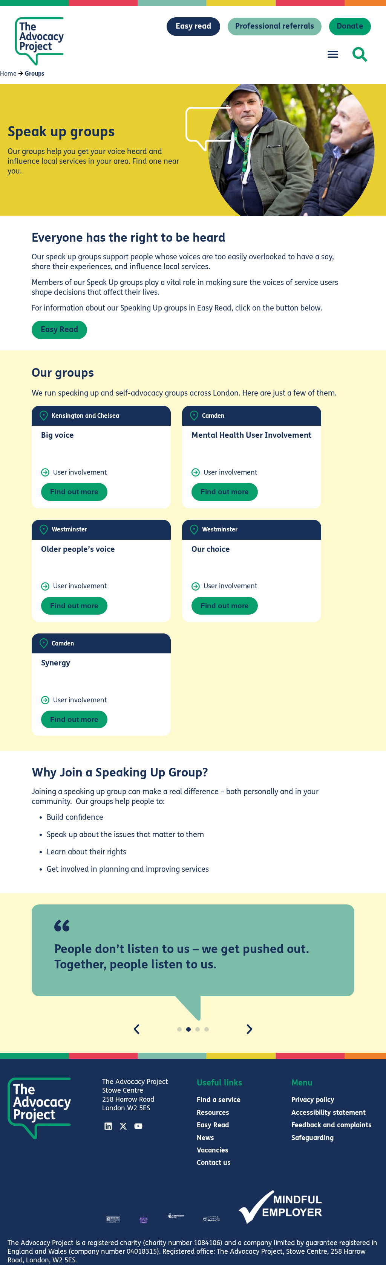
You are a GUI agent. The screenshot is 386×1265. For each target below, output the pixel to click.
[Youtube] (138, 1126)
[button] (332, 54)
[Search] (359, 54)
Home (8, 73)
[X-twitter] (123, 1126)
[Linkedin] (108, 1126)
